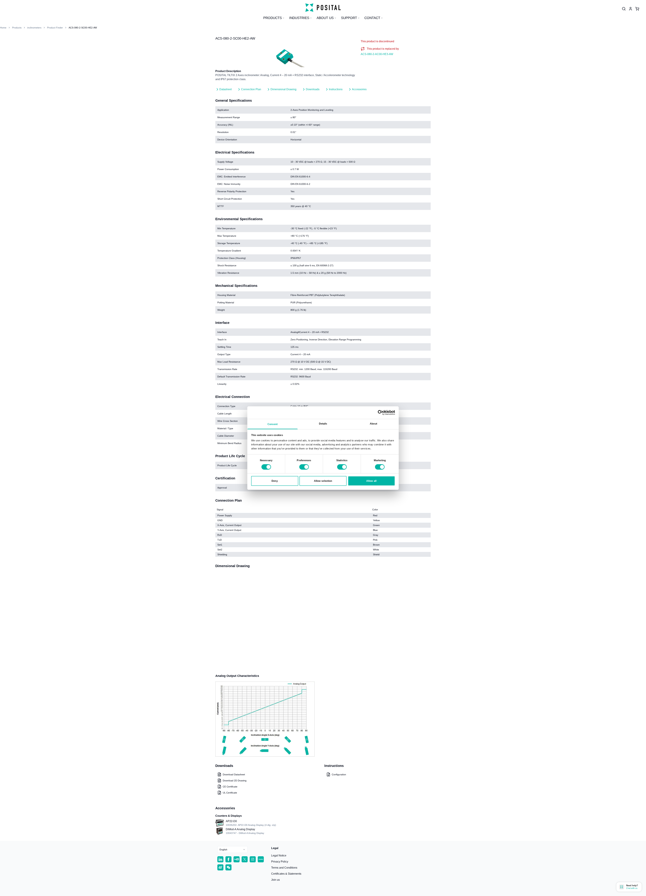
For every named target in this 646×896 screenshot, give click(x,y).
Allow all (371, 480)
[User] (624, 9)
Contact (372, 18)
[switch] (304, 467)
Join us (275, 879)
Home (3, 27)
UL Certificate (230, 792)
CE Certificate (230, 786)
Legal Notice (278, 855)
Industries (299, 18)
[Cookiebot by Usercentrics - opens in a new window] (380, 412)
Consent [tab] (272, 423)
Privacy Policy (279, 861)
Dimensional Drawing (283, 89)
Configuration (339, 774)
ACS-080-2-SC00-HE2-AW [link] (83, 27)
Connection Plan (251, 89)
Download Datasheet (234, 774)
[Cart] (637, 9)
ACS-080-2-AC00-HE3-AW (377, 54)
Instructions (336, 89)
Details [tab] (323, 423)
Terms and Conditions (284, 867)
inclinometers (34, 27)
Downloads (312, 89)
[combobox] (232, 849)
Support (349, 18)
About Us (325, 18)
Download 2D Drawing (234, 780)
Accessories (359, 89)
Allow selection (323, 480)
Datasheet (225, 89)
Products (272, 18)
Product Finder (55, 27)
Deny (275, 480)
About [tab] (373, 423)
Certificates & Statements (286, 873)
